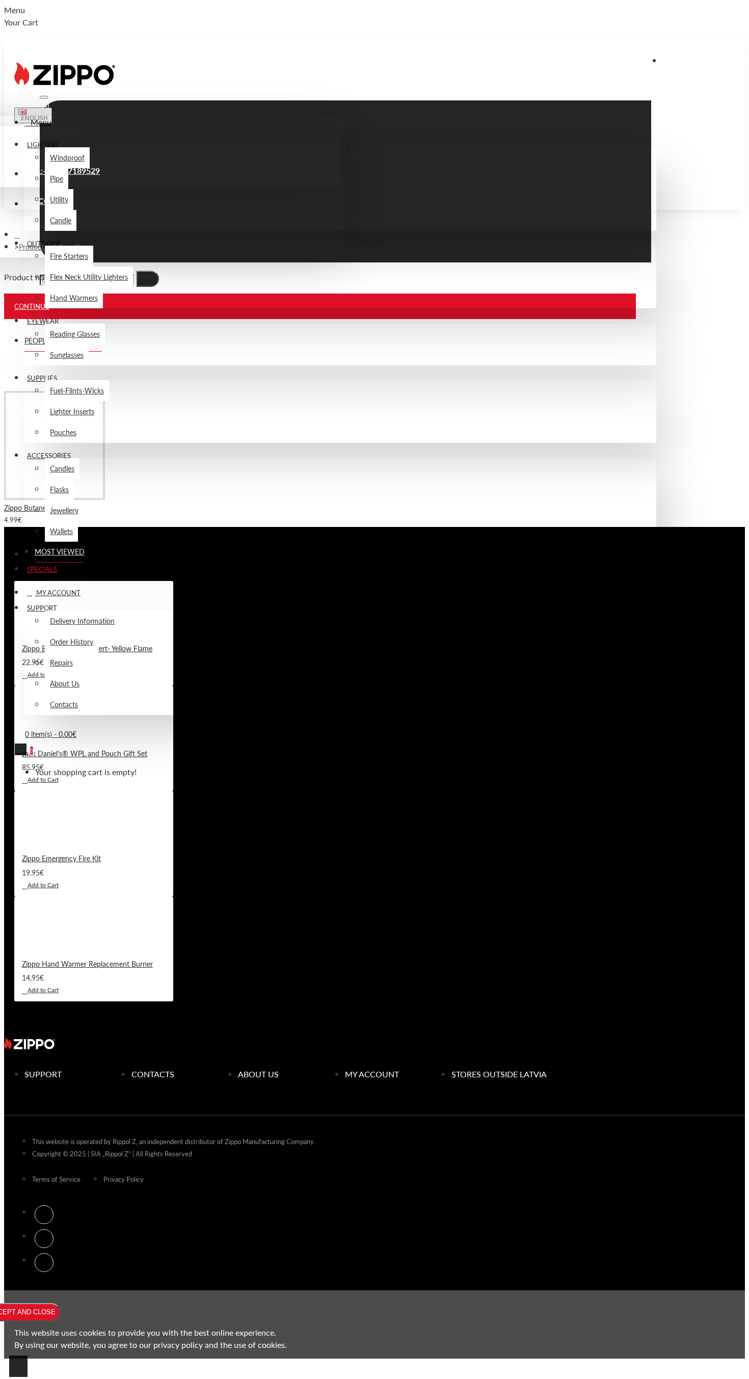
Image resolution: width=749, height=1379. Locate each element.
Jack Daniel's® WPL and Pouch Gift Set (84, 753)
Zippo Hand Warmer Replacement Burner (87, 963)
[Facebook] (44, 1214)
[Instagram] (44, 1238)
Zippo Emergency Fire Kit (61, 858)
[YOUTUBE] (44, 1262)
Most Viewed (60, 551)
